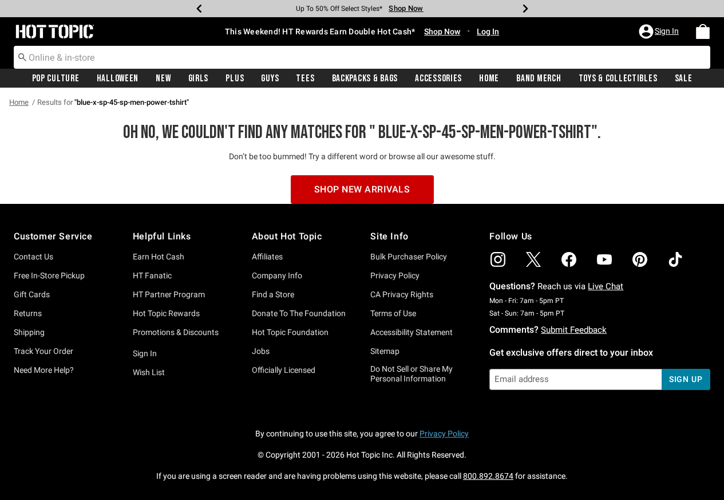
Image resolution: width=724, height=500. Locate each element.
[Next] (525, 8)
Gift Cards (32, 294)
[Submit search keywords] (22, 56)
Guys (270, 78)
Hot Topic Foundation (290, 332)
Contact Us (33, 256)
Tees (305, 78)
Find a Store (273, 294)
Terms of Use (393, 313)
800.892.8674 (488, 476)
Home (489, 78)
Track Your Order (43, 351)
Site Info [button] (389, 236)
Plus (234, 78)
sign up (686, 379)
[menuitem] (702, 31)
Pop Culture (56, 78)
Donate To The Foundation (299, 313)
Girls (198, 78)
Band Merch (538, 78)
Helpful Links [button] (162, 236)
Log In (488, 31)
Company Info (277, 275)
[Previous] (199, 8)
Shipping (29, 332)
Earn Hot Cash (158, 256)
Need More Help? (44, 370)
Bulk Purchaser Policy (408, 256)
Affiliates (267, 256)
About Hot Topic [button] (287, 236)
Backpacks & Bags (365, 78)
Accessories (438, 78)
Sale (684, 78)
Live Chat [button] (605, 286)
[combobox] (362, 57)
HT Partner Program (169, 294)
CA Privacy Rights (401, 294)
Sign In (145, 353)
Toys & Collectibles (618, 78)
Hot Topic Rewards (166, 313)
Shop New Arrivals (362, 189)
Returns (28, 313)
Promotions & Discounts (176, 332)
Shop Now (406, 8)
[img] (498, 259)
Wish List (149, 372)
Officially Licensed (283, 370)
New (163, 78)
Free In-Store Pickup (49, 275)
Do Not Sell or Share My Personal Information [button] (411, 373)
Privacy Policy (395, 275)
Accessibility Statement (411, 332)
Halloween (118, 78)
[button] (660, 31)
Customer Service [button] (53, 236)
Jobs (261, 351)
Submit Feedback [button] (574, 330)
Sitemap (384, 351)
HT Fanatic (152, 275)
